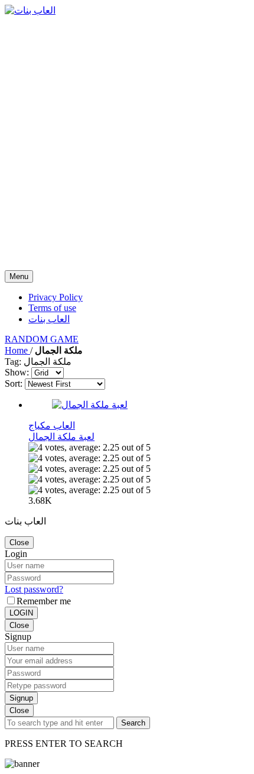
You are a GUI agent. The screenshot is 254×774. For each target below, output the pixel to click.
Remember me (44, 601)
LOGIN (21, 612)
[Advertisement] (127, 143)
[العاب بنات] (30, 10)
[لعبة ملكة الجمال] (90, 405)
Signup (21, 698)
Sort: (13, 383)
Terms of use (52, 308)
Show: (17, 372)
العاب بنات (49, 319)
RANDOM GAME (42, 339)
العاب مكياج (51, 425)
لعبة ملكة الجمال (61, 437)
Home (17, 350)
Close (19, 542)
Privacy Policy (55, 297)
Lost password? (34, 589)
